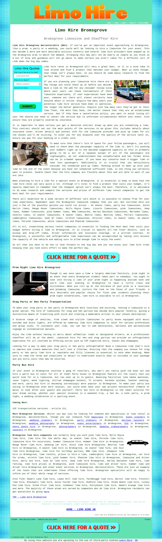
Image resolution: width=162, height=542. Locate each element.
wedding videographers (114, 427)
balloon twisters (133, 420)
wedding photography (41, 423)
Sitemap (14, 519)
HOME (109, 23)
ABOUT (124, 23)
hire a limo (42, 181)
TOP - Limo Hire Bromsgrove (29, 497)
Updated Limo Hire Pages (47, 519)
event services (65, 467)
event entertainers (89, 423)
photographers (67, 427)
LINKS (116, 23)
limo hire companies (92, 323)
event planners (135, 417)
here (46, 492)
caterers (18, 430)
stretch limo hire (39, 457)
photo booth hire (24, 427)
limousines (37, 212)
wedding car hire (55, 445)
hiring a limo (41, 230)
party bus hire (30, 461)
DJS (126, 423)
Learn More (125, 540)
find (21, 479)
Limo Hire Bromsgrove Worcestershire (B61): (41, 45)
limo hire (135, 245)
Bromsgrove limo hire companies (32, 435)
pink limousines (130, 208)
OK (136, 540)
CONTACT (132, 23)
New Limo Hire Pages (27, 519)
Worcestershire (104, 467)
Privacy (148, 519)
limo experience (81, 236)
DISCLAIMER (143, 23)
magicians (97, 417)
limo (15, 202)
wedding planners (41, 420)
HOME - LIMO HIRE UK (81, 509)
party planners (87, 420)
